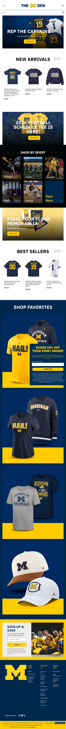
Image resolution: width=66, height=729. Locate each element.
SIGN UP (48, 369)
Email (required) (37, 361)
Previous (55, 58)
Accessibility (44, 698)
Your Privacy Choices (44, 690)
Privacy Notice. (31, 727)
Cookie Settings (43, 694)
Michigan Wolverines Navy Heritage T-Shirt (33, 90)
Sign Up (16, 645)
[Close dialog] (64, 346)
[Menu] (4, 5)
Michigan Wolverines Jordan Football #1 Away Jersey (54, 282)
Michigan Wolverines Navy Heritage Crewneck (55, 90)
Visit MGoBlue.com (57, 675)
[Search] (63, 12)
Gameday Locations (56, 685)
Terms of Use (43, 672)
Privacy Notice (42, 682)
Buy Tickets (56, 671)
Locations (43, 705)
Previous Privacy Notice (43, 677)
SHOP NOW (30, 41)
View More (54, 198)
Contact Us (31, 674)
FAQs (29, 671)
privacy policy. (54, 382)
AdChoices (43, 686)
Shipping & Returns (43, 701)
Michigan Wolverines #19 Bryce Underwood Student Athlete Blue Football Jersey (33, 283)
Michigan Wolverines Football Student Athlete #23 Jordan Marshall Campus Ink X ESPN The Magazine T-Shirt (12, 92)
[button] (63, 6)
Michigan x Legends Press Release (31, 679)
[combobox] (33, 12)
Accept (57, 723)
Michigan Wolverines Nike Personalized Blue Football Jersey (12, 282)
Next (58, 58)
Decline (62, 723)
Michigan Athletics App (55, 680)
